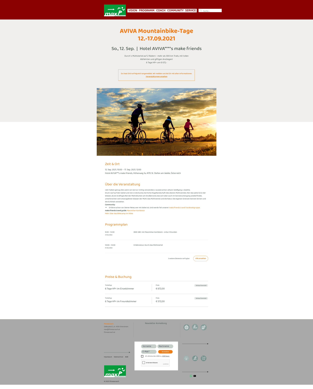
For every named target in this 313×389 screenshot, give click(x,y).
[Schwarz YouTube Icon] (194, 375)
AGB (126, 357)
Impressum (108, 357)
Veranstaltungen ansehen (156, 76)
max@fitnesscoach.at (112, 329)
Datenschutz (118, 357)
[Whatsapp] (191, 375)
